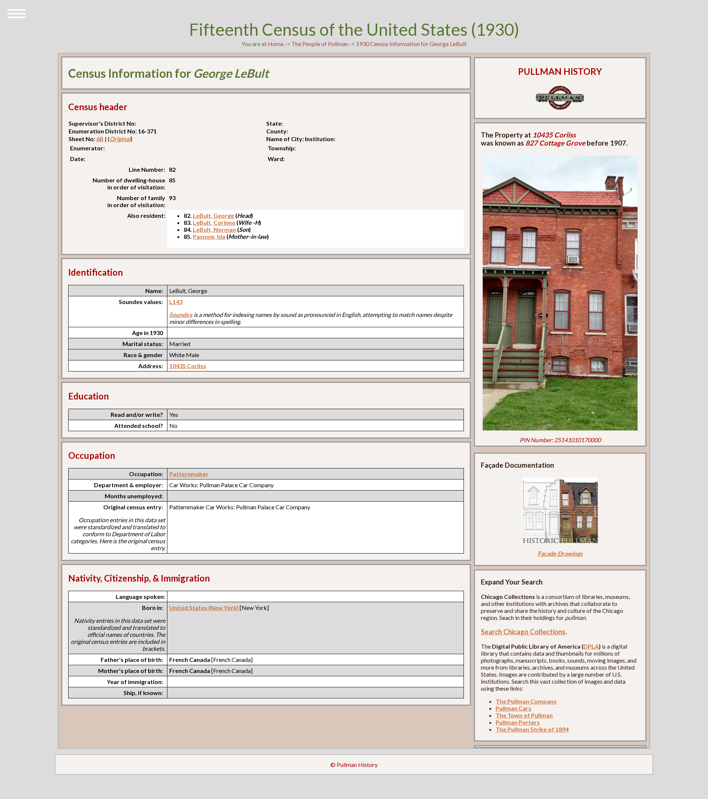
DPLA (591, 646)
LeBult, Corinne (214, 222)
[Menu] (16, 13)
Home (276, 43)
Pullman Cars (513, 708)
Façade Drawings (560, 553)
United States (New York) (204, 607)
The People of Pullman (319, 43)
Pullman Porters (518, 722)
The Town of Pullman (524, 715)
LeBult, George (213, 215)
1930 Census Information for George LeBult (411, 43)
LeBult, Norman (214, 229)
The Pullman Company (526, 701)
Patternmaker (188, 473)
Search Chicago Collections (523, 632)
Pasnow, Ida (209, 236)
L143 (176, 301)
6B (100, 138)
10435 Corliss (187, 365)
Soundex (180, 314)
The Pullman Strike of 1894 (532, 729)
